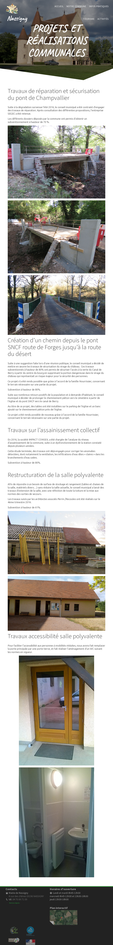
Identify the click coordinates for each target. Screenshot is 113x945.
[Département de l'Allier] (13, 939)
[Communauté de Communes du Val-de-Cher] (14, 927)
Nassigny (17, 18)
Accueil (59, 6)
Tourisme (89, 18)
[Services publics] (30, 941)
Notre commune (76, 6)
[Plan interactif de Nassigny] (63, 911)
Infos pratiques (98, 6)
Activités (102, 18)
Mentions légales (14, 903)
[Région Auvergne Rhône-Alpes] (30, 927)
